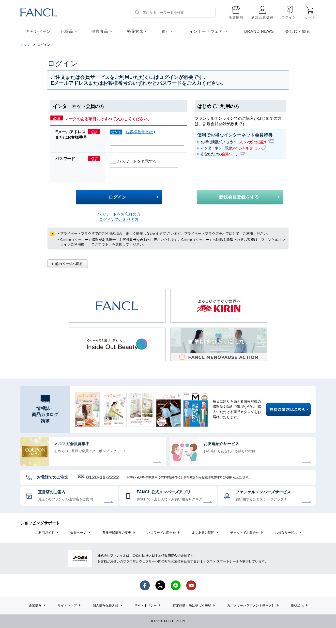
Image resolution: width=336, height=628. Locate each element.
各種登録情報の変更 (116, 532)
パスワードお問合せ (161, 532)
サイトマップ (67, 605)
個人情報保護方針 (105, 605)
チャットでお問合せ (244, 532)
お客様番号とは (139, 132)
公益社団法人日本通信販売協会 (155, 555)
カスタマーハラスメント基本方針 (251, 605)
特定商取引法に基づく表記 (192, 605)
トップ (25, 45)
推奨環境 (297, 605)
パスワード (65, 159)
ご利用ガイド (44, 532)
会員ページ (78, 532)
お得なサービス (286, 532)
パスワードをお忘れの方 (118, 214)
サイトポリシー (145, 605)
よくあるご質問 (203, 532)
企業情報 (35, 605)
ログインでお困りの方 (118, 219)
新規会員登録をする (239, 197)
